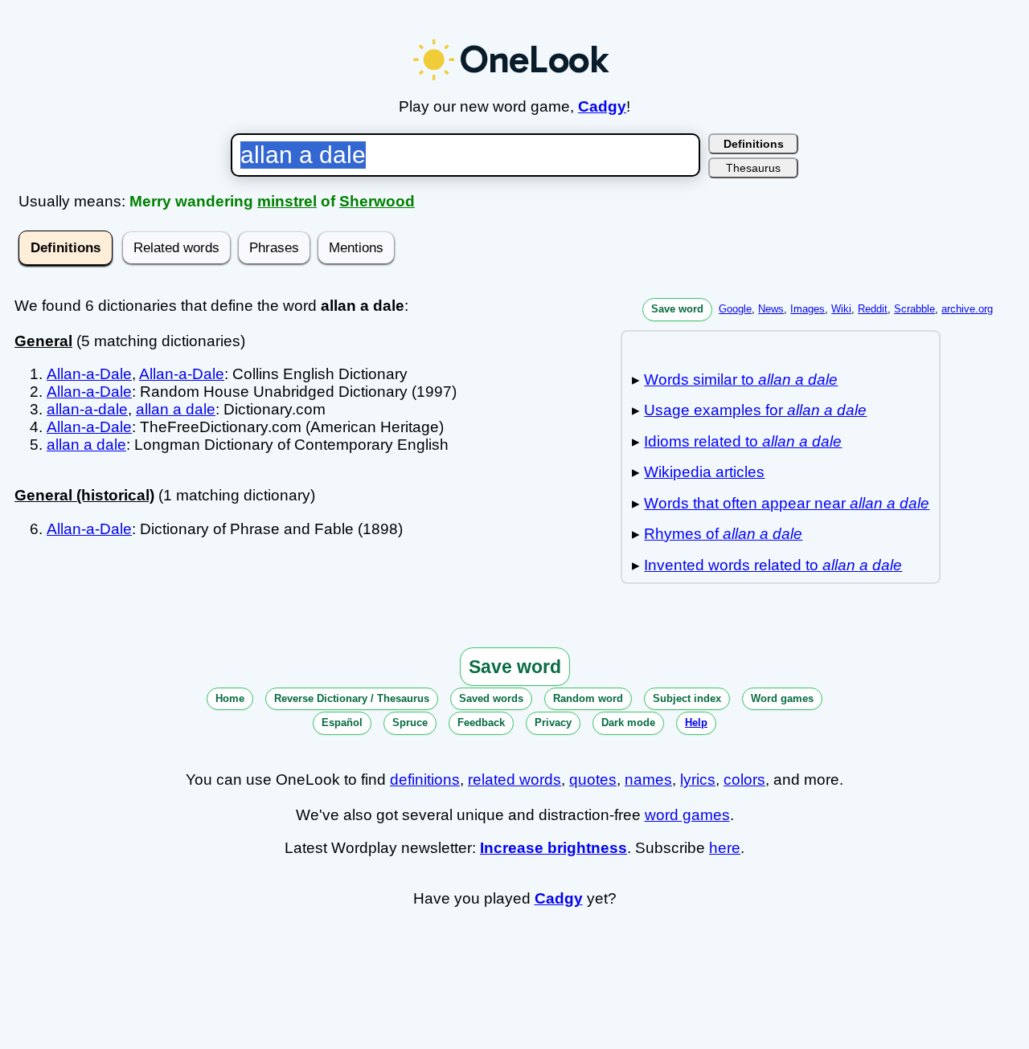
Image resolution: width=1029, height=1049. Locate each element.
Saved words (491, 698)
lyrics (697, 779)
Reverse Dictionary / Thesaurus (351, 698)
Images (807, 309)
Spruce (410, 722)
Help (696, 722)
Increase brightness (553, 847)
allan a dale (175, 409)
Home (229, 698)
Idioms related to (743, 441)
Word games (782, 698)
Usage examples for (755, 410)
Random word (588, 698)
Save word (677, 309)
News (771, 309)
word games (687, 814)
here (724, 847)
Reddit (873, 309)
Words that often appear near (786, 503)
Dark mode (628, 722)
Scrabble (914, 309)
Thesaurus (753, 167)
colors (744, 779)
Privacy (553, 722)
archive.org (967, 309)
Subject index (687, 698)
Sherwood (377, 201)
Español (342, 722)
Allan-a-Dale (89, 373)
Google (735, 309)
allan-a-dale (87, 409)
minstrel (287, 201)
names (648, 779)
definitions (425, 779)
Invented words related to (773, 565)
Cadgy (602, 106)
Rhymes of (723, 533)
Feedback (481, 722)
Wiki (841, 309)
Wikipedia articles (704, 471)
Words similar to (741, 379)
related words (514, 779)
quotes (593, 779)
